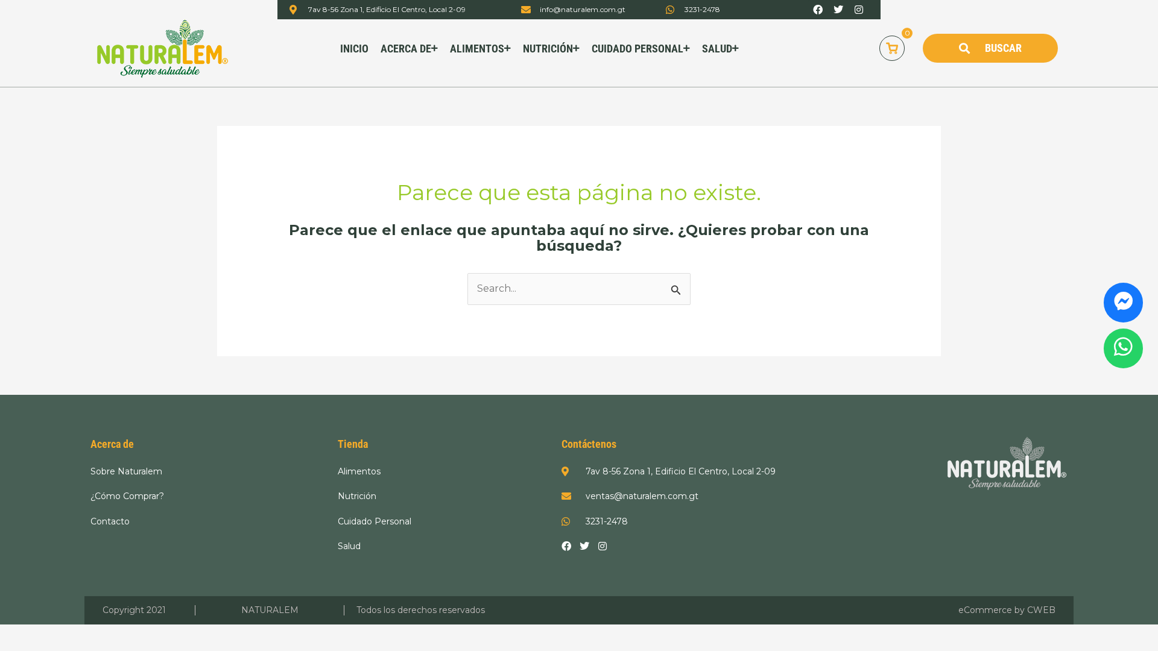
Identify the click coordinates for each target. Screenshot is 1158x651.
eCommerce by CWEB (1006, 610)
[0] (892, 48)
